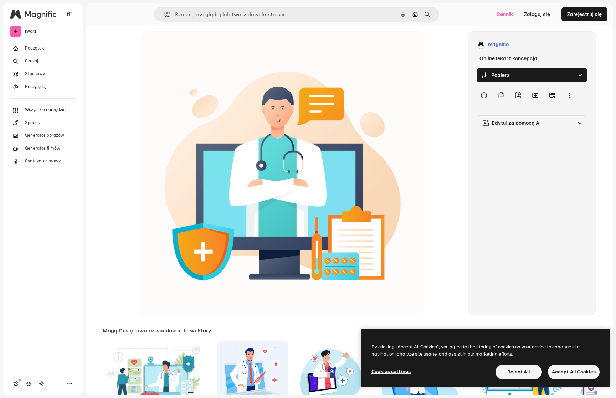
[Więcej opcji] (569, 95)
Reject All (518, 372)
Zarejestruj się (584, 14)
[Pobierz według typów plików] (580, 75)
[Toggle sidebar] (70, 14)
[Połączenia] (15, 383)
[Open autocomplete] (164, 14)
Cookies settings (391, 371)
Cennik (505, 14)
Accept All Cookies (574, 372)
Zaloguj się (537, 14)
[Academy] (28, 383)
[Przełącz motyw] (41, 383)
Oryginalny (189, 44)
